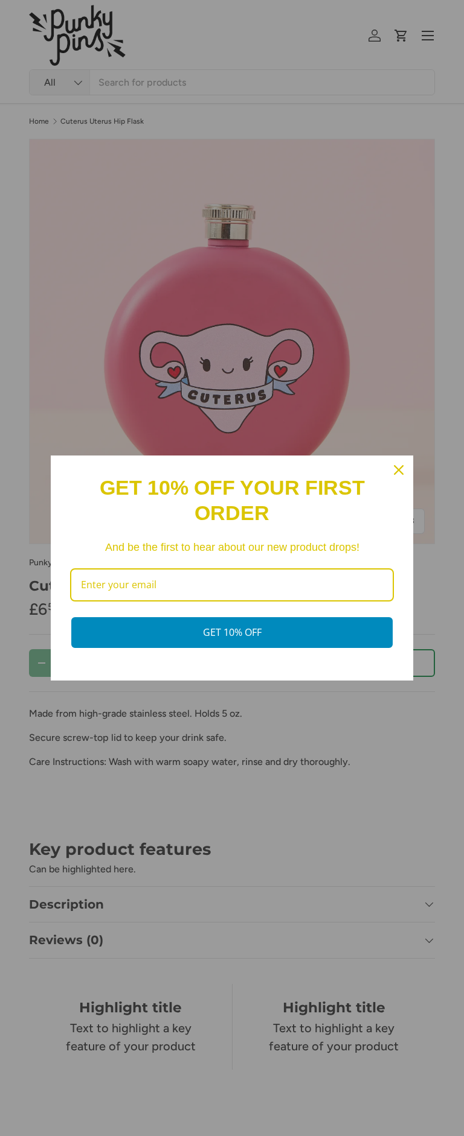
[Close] (398, 469)
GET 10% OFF (232, 632)
